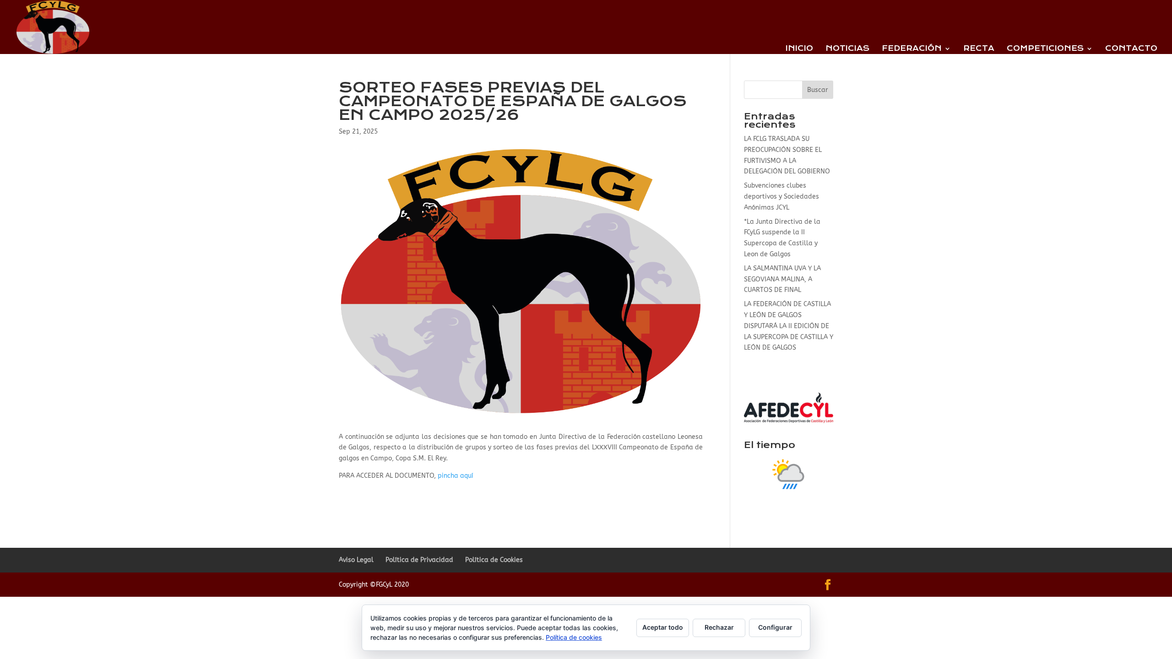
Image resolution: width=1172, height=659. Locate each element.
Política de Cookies (494, 560)
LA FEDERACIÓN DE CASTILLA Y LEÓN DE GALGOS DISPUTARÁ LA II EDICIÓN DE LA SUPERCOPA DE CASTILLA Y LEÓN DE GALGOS (788, 325)
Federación (912, 49)
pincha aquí (454, 476)
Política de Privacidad (419, 560)
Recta (978, 49)
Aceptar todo (662, 627)
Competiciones (1045, 49)
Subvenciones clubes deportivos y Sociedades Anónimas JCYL (781, 196)
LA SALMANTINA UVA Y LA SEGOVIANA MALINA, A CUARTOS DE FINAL (782, 279)
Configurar (775, 627)
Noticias (847, 49)
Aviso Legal (356, 560)
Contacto (1131, 49)
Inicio (799, 49)
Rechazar (719, 627)
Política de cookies (574, 637)
